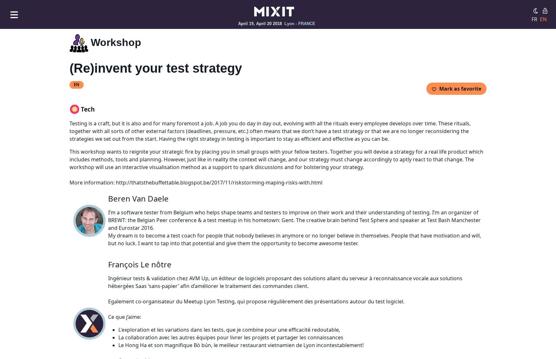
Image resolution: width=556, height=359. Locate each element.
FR (534, 19)
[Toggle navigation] (14, 14)
